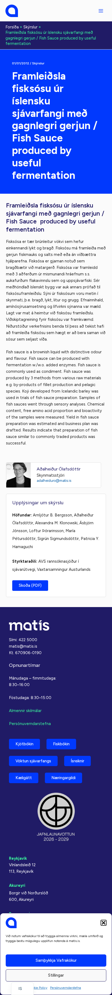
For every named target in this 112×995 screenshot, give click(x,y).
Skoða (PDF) (30, 585)
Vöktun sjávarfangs (33, 761)
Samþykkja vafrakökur (56, 960)
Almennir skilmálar (25, 710)
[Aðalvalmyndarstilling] (101, 11)
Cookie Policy (37, 988)
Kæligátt (23, 777)
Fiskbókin (61, 744)
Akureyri (17, 885)
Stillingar (56, 975)
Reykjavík (18, 858)
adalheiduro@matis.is (54, 481)
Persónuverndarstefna (65, 988)
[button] (103, 922)
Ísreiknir (77, 761)
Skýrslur (38, 63)
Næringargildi (63, 777)
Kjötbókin (24, 744)
